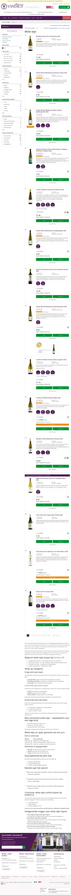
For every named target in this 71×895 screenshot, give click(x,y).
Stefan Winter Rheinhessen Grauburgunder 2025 (51, 230)
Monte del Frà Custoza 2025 (44, 591)
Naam (62, 28)
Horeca (33, 18)
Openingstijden (6, 869)
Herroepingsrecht (5, 878)
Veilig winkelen (24, 876)
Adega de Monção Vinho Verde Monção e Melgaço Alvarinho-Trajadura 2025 (51, 150)
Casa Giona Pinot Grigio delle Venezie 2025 (49, 515)
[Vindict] (12, 6)
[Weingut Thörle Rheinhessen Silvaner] (30, 446)
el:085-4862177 (23, 861)
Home (8, 22)
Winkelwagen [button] (64, 7)
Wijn (9, 18)
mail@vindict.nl (5, 866)
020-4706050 (54, 4)
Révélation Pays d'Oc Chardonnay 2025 (48, 36)
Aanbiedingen (67, 18)
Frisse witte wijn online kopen (36, 685)
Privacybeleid (57, 861)
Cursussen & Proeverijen (24, 18)
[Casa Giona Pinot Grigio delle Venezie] (30, 522)
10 (49, 635)
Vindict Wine (39, 18)
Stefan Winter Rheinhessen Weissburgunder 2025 (51, 306)
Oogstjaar (67, 28)
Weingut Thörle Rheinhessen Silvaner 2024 (49, 439)
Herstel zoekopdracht (12, 31)
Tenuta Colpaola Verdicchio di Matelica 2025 (50, 189)
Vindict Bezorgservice (59, 858)
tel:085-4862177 (40, 864)
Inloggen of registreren (6, 876)
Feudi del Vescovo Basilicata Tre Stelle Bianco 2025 (52, 551)
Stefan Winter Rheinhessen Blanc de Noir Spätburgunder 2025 (49, 111)
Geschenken (14, 18)
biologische (36, 725)
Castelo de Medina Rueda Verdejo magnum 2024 (51, 359)
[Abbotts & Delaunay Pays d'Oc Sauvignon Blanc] (30, 485)
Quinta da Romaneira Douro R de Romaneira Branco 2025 (52, 270)
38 (54, 635)
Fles (44, 62)
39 (57, 635)
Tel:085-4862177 (5, 862)
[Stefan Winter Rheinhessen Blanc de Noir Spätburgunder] (30, 117)
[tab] (52, 377)
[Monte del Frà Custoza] (30, 598)
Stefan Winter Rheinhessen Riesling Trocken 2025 (51, 73)
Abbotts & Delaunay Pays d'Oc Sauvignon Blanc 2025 (51, 479)
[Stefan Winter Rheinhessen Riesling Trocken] (30, 80)
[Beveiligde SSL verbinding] (40, 882)
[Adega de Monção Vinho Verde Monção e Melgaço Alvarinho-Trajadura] (30, 156)
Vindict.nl (58, 657)
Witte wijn (27, 643)
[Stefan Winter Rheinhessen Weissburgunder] (30, 313)
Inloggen (61, 4)
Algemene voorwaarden (44, 876)
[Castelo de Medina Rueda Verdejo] (30, 405)
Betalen (56, 860)
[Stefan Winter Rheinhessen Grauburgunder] (30, 237)
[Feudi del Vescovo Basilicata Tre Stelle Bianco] (30, 558)
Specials (5, 18)
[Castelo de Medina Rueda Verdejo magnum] (30, 366)
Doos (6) (61, 62)
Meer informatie (52, 66)
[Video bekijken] (47, 348)
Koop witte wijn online (30, 808)
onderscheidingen (41, 208)
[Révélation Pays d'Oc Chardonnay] (30, 43)
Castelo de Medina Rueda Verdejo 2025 (48, 398)
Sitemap (35, 876)
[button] (38, 87)
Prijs (59, 28)
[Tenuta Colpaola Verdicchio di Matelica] (30, 196)
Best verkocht (53, 28)
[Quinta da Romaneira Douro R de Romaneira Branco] (30, 276)
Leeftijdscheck (54, 876)
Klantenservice (67, 4)
